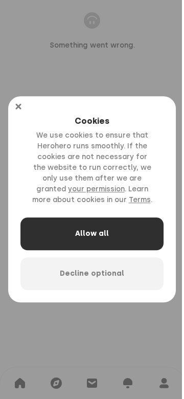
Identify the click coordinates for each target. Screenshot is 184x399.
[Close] (18, 106)
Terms (140, 200)
